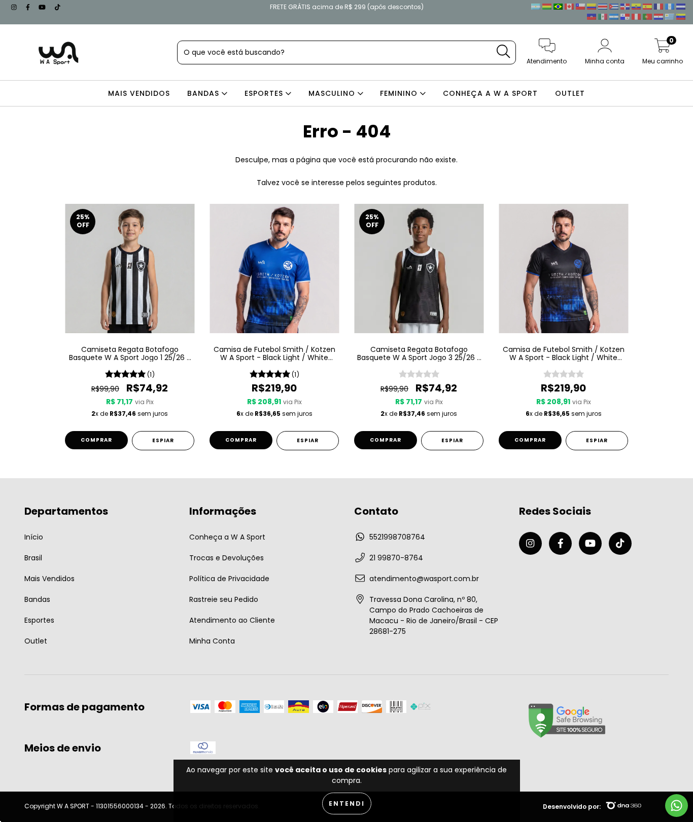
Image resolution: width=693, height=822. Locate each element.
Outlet (35, 641)
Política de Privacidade (229, 579)
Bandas (37, 599)
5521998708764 (397, 537)
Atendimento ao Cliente (232, 620)
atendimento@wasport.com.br (424, 579)
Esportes (39, 620)
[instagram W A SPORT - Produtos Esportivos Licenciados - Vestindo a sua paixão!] (15, 7)
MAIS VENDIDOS (139, 93)
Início (33, 537)
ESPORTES (265, 93)
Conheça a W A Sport (227, 537)
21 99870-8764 (396, 558)
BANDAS (204, 93)
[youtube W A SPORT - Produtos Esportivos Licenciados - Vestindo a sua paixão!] (43, 7)
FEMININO (400, 93)
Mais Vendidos (49, 579)
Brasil (33, 558)
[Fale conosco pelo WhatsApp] (676, 805)
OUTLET (570, 93)
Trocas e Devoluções (226, 558)
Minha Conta (212, 641)
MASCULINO (333, 93)
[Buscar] (503, 51)
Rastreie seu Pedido (223, 599)
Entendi (347, 803)
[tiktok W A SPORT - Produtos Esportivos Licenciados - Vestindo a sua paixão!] (57, 7)
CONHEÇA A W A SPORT (490, 93)
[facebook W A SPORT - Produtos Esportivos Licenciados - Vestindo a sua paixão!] (29, 7)
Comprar (96, 440)
